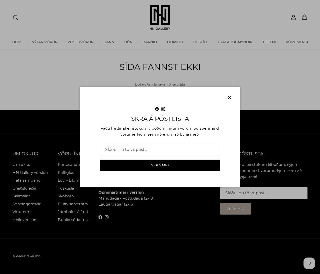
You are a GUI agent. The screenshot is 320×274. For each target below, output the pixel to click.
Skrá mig (160, 165)
